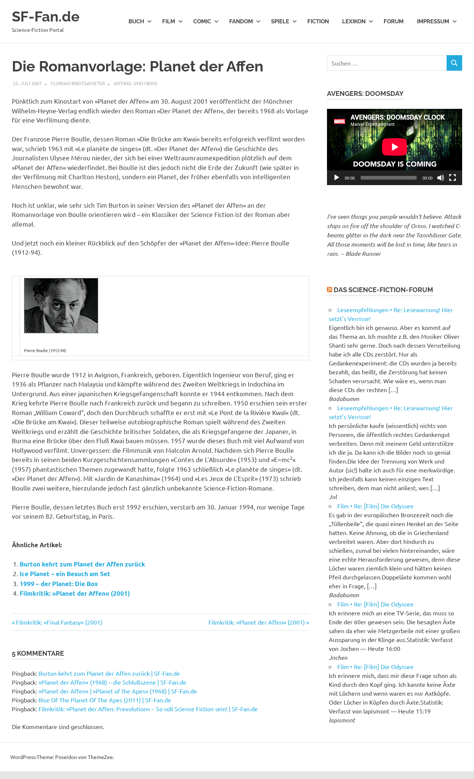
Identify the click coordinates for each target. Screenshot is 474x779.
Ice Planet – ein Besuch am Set (65, 574)
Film (168, 21)
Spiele (280, 21)
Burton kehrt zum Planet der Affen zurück (82, 564)
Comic (202, 21)
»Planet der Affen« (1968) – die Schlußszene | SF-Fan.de (112, 682)
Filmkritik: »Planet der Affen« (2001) (75, 593)
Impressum (433, 21)
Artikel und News (135, 83)
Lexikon (353, 21)
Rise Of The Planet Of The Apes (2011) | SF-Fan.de (105, 699)
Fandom (241, 21)
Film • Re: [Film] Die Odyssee (375, 505)
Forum (394, 21)
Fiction (318, 21)
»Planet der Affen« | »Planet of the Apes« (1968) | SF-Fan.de (118, 691)
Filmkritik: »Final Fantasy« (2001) (59, 622)
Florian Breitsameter (78, 83)
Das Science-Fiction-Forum (383, 290)
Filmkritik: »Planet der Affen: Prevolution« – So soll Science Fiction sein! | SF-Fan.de (148, 708)
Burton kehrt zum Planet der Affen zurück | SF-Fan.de (109, 673)
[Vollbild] (452, 177)
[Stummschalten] (440, 177)
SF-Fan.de (46, 16)
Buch (136, 21)
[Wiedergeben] (336, 177)
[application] (394, 147)
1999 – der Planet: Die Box (59, 584)
